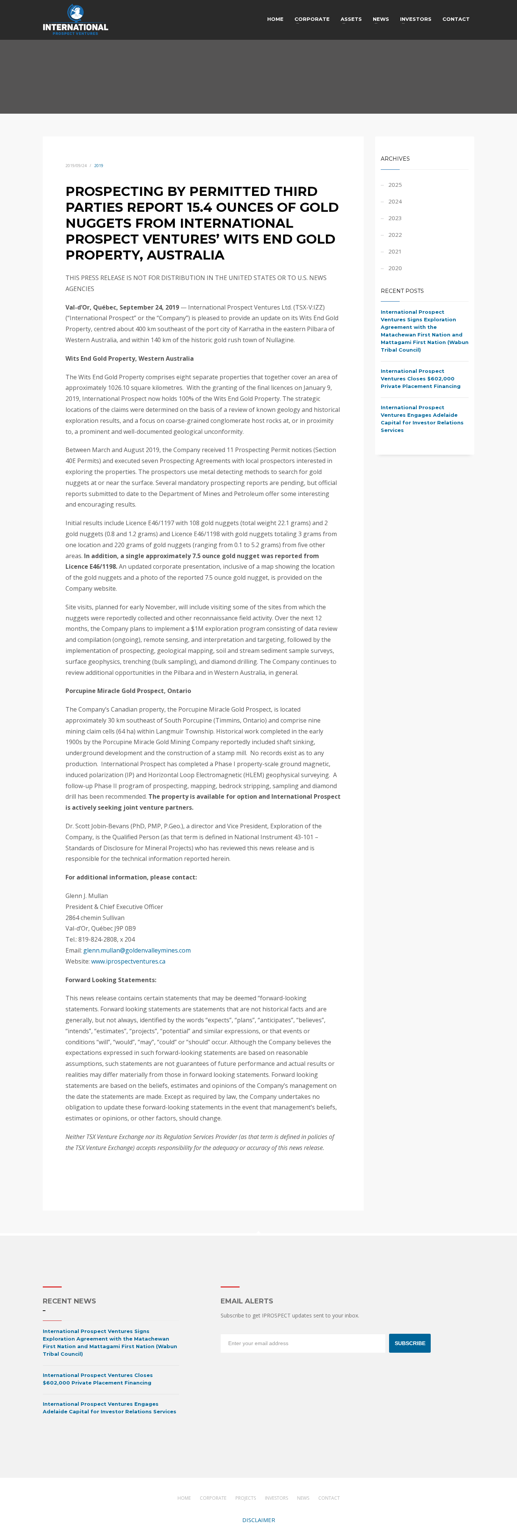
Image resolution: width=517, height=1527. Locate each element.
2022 (395, 234)
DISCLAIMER (258, 1520)
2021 (395, 251)
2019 (98, 165)
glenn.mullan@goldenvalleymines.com (137, 950)
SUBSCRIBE (410, 1343)
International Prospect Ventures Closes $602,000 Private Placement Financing (421, 378)
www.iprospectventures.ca (128, 961)
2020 (395, 268)
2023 (395, 218)
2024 (395, 201)
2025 (395, 184)
